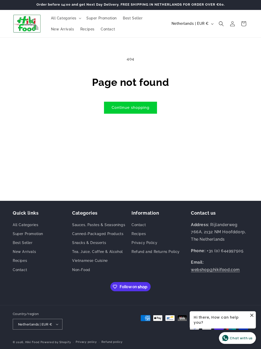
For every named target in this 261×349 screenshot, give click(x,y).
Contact (20, 270)
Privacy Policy (144, 243)
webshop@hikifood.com (215, 269)
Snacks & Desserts (89, 243)
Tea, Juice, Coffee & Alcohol (97, 252)
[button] (65, 18)
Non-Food (81, 270)
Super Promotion (28, 234)
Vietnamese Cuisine (90, 261)
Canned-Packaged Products (97, 234)
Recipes (20, 261)
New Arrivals (24, 252)
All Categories (25, 225)
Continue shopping (130, 107)
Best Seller (23, 243)
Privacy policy (86, 342)
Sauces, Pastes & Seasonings (98, 225)
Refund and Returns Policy (156, 252)
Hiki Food (32, 342)
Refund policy (111, 342)
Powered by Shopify (56, 342)
